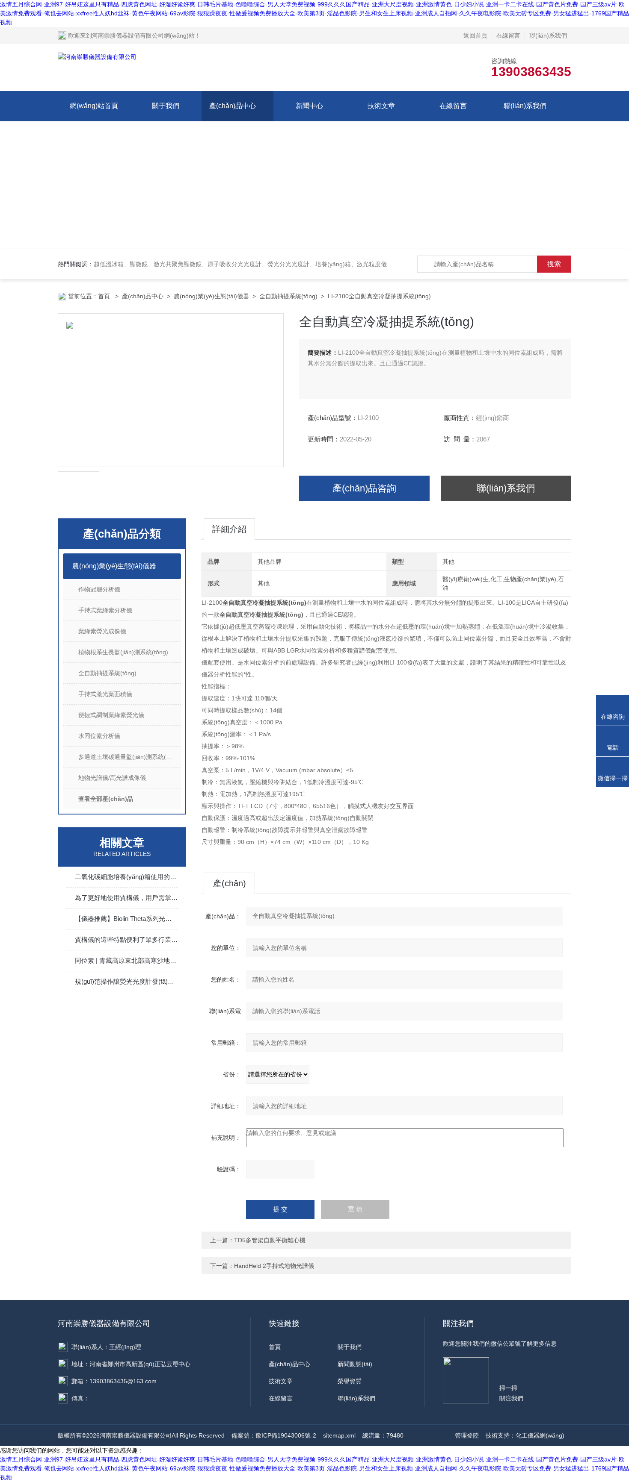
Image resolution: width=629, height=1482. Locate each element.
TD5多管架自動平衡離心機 (270, 1240)
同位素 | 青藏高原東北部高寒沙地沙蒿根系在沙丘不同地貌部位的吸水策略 (126, 960)
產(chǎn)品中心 (232, 105)
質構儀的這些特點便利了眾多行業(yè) (126, 939)
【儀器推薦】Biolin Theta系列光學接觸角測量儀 (126, 918)
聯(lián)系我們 (548, 35)
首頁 (105, 296)
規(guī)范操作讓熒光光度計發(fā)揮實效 (126, 981)
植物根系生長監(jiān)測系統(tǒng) (123, 652)
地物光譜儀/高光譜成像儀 (112, 777)
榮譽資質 (350, 1381)
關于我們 (165, 105)
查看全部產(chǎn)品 (105, 798)
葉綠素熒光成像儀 (102, 631)
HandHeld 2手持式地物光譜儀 (274, 1265)
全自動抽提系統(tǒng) (288, 296)
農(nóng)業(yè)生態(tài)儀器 (211, 296)
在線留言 (508, 35)
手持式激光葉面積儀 (105, 694)
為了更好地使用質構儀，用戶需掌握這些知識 (126, 897)
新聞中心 (309, 105)
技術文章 (381, 105)
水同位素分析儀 (99, 735)
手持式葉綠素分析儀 (105, 610)
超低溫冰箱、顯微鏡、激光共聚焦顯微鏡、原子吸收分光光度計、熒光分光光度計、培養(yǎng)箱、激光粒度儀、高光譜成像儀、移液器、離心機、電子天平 (300, 264)
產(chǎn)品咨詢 (364, 488)
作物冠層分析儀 (99, 589)
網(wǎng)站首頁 (94, 105)
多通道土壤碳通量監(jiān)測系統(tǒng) (129, 756)
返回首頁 (475, 35)
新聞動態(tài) (355, 1364)
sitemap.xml (339, 1435)
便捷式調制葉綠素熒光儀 (111, 715)
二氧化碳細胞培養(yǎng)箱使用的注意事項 (126, 876)
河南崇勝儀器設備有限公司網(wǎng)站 (143, 35)
